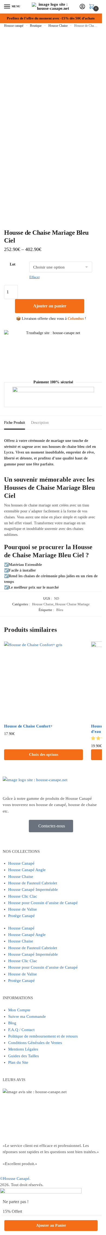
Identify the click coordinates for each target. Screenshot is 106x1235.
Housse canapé (13, 26)
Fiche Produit (14, 423)
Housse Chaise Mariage (72, 604)
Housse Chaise (58, 26)
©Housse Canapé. (15, 1178)
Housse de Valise (22, 909)
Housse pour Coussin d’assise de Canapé (43, 903)
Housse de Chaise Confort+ (28, 726)
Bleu (59, 610)
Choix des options (43, 755)
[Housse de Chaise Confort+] (43, 681)
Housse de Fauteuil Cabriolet (32, 883)
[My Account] (82, 7)
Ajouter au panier (49, 306)
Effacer (34, 277)
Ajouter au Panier (51, 1225)
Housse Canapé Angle (27, 870)
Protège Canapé (21, 916)
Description (40, 423)
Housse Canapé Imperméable (33, 889)
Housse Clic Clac (22, 896)
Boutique (36, 26)
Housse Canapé (21, 863)
